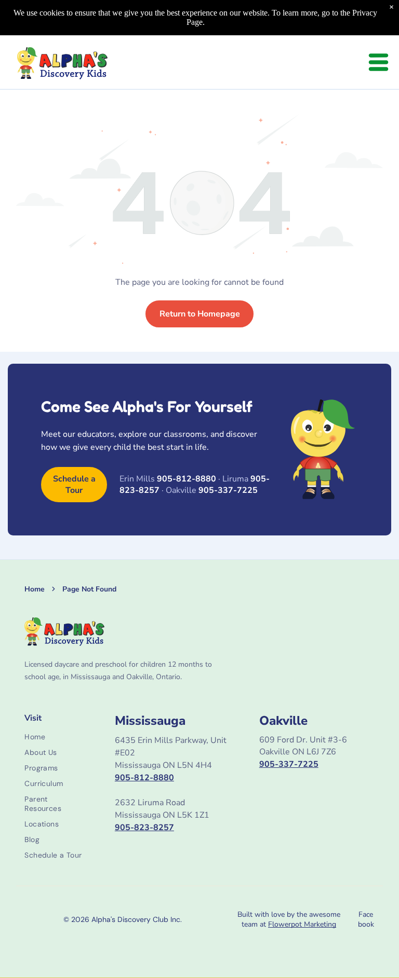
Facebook (366, 919)
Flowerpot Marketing (302, 924)
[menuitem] (55, 737)
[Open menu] (378, 62)
